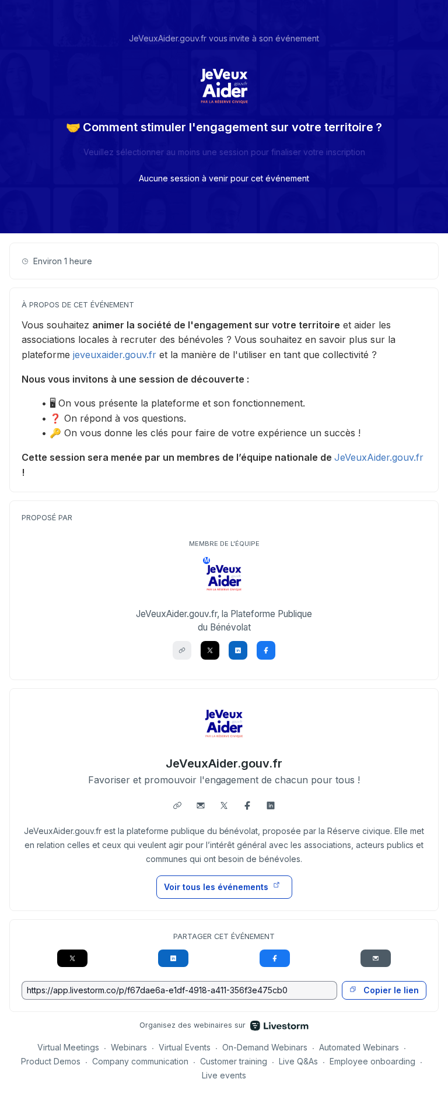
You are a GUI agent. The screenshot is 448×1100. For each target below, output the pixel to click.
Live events (224, 1075)
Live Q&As (298, 1061)
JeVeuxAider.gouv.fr (379, 457)
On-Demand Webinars (264, 1047)
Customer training (233, 1061)
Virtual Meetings (68, 1047)
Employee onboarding (372, 1061)
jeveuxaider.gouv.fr (114, 354)
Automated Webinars (359, 1047)
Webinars (129, 1047)
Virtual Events (185, 1047)
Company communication (140, 1061)
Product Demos (50, 1061)
